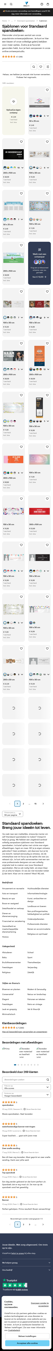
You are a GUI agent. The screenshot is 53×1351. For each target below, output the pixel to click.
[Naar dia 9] (28, 1064)
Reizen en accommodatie (38, 929)
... (12, 21)
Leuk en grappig (9, 1009)
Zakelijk (30, 972)
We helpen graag (10, 1262)
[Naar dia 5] (21, 1064)
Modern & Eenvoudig (36, 989)
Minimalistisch (8, 1014)
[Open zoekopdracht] (11, 4)
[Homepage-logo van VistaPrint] (26, 4)
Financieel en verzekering (13, 921)
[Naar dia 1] (15, 1064)
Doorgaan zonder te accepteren (40, 1304)
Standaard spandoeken (26, 21)
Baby (4, 957)
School (30, 952)
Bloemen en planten (11, 989)
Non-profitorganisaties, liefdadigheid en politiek (38, 912)
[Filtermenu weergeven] (48, 67)
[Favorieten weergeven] (41, 67)
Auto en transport (10, 893)
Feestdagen (7, 967)
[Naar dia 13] (34, 1064)
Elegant (5, 999)
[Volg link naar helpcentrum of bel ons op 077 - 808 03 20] (42, 4)
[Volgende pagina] (43, 804)
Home (4, 21)
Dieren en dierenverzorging (9, 914)
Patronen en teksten (36, 999)
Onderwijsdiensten (35, 919)
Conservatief (7, 994)
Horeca (5, 937)
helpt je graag (17, 1253)
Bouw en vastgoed (10, 903)
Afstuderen (7, 952)
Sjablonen (43, 21)
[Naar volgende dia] (49, 1055)
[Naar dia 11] (31, 1064)
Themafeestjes (34, 962)
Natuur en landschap (36, 994)
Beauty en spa (8, 898)
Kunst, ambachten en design (36, 899)
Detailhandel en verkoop (13, 908)
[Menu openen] (5, 4)
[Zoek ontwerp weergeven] (34, 67)
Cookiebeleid (14, 1330)
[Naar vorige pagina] (10, 1224)
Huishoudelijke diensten (38, 888)
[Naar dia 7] (24, 1064)
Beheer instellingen (27, 1336)
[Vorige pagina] (10, 804)
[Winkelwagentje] (48, 4)
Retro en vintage (34, 1004)
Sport (29, 957)
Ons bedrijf (7, 1270)
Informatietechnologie (37, 893)
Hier (13, 14)
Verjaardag (32, 967)
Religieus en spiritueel (37, 934)
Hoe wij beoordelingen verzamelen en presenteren (24, 1032)
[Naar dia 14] (38, 1064)
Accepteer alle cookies (27, 1343)
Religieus (6, 972)
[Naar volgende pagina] (43, 1224)
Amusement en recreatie (13, 888)
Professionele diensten (37, 924)
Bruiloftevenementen (11, 962)
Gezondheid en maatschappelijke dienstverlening (10, 929)
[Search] (47, 1079)
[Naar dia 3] (18, 1064)
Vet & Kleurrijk (33, 1009)
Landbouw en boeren (36, 906)
